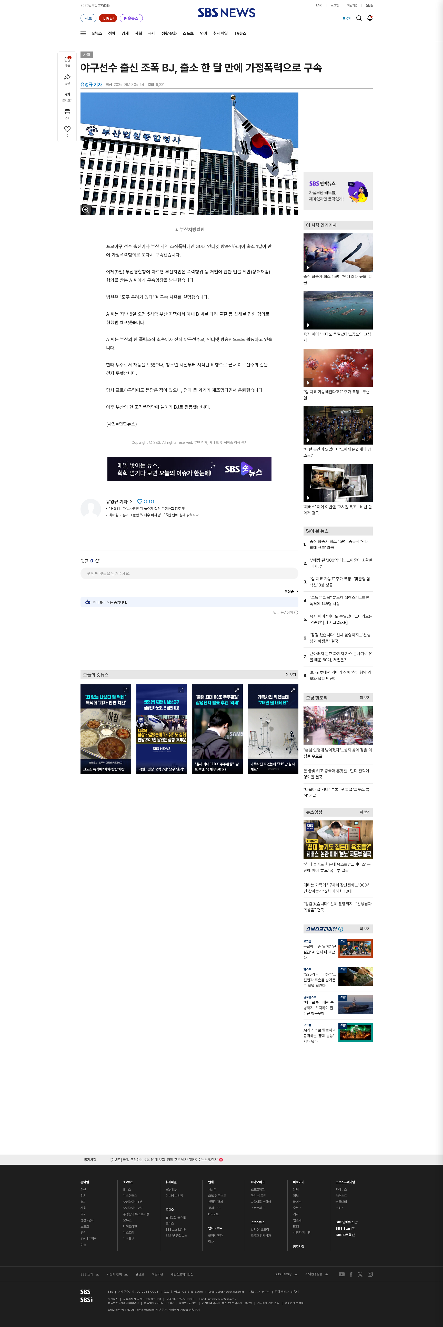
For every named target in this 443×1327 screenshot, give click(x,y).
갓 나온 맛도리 (260, 1229)
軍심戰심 (172, 1189)
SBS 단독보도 (217, 1196)
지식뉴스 (341, 1189)
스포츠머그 (258, 1189)
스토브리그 (258, 1208)
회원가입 (352, 5)
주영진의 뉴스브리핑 (136, 1214)
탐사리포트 (215, 1227)
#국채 (347, 18)
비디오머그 (258, 1181)
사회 (138, 33)
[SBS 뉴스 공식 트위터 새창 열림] (360, 1274)
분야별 (84, 1181)
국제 (151, 33)
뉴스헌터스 (130, 1196)
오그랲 (307, 941)
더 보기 (289, 673)
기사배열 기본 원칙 (268, 1303)
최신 (83, 1189)
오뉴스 (127, 1220)
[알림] (370, 18)
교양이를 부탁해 (261, 1202)
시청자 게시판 (301, 1233)
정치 (111, 33)
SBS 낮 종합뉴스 (176, 1236)
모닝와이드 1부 (132, 1202)
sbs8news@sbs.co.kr (231, 1291)
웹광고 (140, 1274)
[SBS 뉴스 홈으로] (226, 13)
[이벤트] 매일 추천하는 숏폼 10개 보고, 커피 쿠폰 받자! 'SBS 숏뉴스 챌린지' (164, 1159)
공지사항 (298, 1247)
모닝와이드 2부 (133, 1208)
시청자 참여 (117, 1275)
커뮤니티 (341, 1202)
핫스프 (307, 969)
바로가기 (298, 1181)
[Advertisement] (189, 642)
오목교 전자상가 (261, 1236)
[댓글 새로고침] (97, 560)
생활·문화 (169, 33)
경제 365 (214, 1208)
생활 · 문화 (87, 1220)
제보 (296, 1196)
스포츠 (188, 33)
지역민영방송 (316, 1274)
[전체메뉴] (83, 33)
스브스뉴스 (258, 1221)
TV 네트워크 (88, 1239)
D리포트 (213, 1214)
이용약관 (157, 1274)
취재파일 (220, 33)
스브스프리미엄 (345, 1181)
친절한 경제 (215, 1202)
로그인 (335, 5)
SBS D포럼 (343, 1234)
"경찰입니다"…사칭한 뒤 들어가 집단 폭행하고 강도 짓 (147, 509)
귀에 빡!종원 (258, 1196)
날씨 (296, 1189)
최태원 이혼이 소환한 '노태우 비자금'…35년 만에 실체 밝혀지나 (154, 515)
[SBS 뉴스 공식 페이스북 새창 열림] (351, 1274)
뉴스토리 (128, 1233)
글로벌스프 (310, 997)
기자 (296, 1214)
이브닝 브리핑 (174, 1196)
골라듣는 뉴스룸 (176, 1217)
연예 (203, 33)
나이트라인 (130, 1226)
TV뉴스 (240, 33)
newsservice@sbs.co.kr (222, 1299)
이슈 (83, 1245)
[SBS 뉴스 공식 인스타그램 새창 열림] (370, 1274)
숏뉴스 (297, 1208)
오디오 (170, 1208)
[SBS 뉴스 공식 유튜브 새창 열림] (341, 1274)
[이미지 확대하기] (85, 210)
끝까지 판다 (215, 1236)
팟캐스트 (341, 1196)
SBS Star (343, 1228)
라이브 (297, 1202)
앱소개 (297, 1220)
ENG (319, 5)
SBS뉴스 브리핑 (176, 1229)
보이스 (170, 1223)
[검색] (359, 18)
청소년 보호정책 (294, 1303)
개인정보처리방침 (182, 1274)
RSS (296, 1226)
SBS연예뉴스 (345, 1221)
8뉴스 (97, 33)
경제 (125, 33)
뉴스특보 (128, 1239)
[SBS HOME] (369, 5)
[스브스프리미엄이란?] (342, 928)
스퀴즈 (340, 1208)
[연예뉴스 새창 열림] (338, 191)
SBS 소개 (89, 1275)
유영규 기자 (117, 501)
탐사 (211, 1242)
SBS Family (286, 1274)
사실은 (212, 1189)
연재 (211, 1181)
